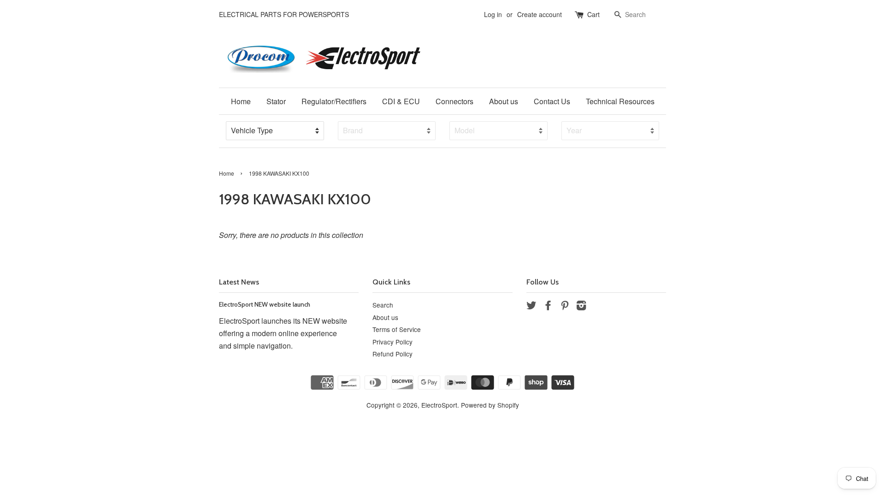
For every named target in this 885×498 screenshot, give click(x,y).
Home (241, 101)
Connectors (454, 101)
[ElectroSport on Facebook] (548, 306)
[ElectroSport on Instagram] (581, 306)
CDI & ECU (401, 101)
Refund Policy (392, 353)
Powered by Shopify (490, 404)
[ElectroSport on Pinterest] (565, 306)
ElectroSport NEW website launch (264, 304)
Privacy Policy (392, 341)
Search (382, 304)
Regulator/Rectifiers (333, 101)
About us (503, 101)
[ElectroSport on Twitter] (531, 306)
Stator (276, 101)
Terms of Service (396, 329)
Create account (539, 14)
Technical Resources (620, 101)
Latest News (239, 282)
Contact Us (552, 101)
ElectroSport (439, 404)
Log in (493, 14)
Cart (593, 14)
